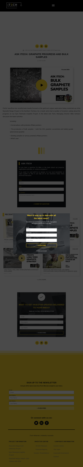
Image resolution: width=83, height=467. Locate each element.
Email (27, 227)
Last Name (28, 238)
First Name (28, 232)
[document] (41, 233)
